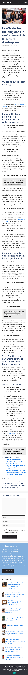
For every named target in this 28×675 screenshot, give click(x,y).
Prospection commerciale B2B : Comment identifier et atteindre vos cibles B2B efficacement (16, 472)
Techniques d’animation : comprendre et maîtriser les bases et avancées (14, 461)
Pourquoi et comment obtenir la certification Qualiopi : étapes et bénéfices (15, 467)
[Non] (26, 669)
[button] (19, 2)
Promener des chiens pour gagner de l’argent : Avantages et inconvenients (14, 618)
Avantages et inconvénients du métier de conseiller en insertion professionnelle (14, 657)
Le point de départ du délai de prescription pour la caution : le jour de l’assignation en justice (15, 594)
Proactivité (6, 2)
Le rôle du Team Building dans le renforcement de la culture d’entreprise (14, 610)
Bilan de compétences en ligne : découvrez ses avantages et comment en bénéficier (14, 649)
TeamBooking (11, 433)
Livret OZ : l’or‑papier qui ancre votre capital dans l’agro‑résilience (16, 602)
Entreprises (7, 479)
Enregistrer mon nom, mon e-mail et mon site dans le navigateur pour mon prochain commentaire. (14, 530)
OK (14, 672)
